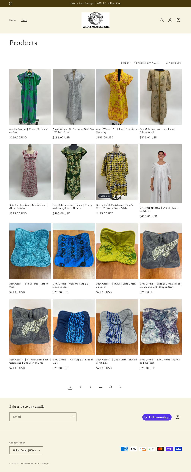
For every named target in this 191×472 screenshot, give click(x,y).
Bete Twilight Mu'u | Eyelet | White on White (159, 209)
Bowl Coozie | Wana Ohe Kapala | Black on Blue (71, 285)
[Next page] (121, 387)
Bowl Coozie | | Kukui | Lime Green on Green (116, 285)
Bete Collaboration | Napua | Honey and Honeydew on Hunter (72, 207)
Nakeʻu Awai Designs (39, 463)
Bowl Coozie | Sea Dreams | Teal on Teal (28, 285)
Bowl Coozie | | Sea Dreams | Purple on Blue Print (160, 361)
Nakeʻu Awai (23, 463)
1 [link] (70, 387)
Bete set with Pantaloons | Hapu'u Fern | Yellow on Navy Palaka (114, 207)
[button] (162, 20)
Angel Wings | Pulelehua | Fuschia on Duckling (117, 131)
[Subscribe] (72, 416)
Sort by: (125, 62)
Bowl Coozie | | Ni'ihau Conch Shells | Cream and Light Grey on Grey (161, 285)
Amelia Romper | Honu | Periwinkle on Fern (29, 131)
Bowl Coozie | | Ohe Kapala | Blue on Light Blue (116, 361)
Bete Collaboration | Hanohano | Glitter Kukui (157, 131)
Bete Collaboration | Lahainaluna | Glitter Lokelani (28, 207)
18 (110, 386)
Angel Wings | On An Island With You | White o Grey (73, 131)
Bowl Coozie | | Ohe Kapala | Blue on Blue (73, 361)
